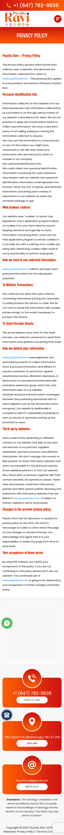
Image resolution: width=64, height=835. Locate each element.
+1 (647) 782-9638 (36, 5)
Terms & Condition (49, 832)
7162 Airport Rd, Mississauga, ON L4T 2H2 (32, 737)
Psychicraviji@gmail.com (32, 781)
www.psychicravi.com (15, 78)
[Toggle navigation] (58, 19)
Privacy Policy (25, 832)
